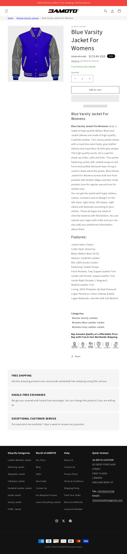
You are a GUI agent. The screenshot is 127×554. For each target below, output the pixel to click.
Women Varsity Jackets (28, 18)
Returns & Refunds (73, 502)
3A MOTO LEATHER (58, 547)
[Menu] (6, 11)
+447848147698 (105, 491)
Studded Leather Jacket (20, 488)
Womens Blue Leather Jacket (88, 322)
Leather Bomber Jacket (19, 460)
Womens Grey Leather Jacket (88, 327)
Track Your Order (72, 495)
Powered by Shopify (74, 547)
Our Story (40, 460)
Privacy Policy (71, 474)
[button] (95, 98)
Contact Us (41, 488)
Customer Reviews (73, 509)
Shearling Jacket (16, 467)
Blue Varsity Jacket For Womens (57, 18)
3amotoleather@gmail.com (107, 500)
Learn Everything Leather (48, 502)
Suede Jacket (14, 495)
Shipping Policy (71, 488)
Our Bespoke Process (46, 495)
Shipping (75, 61)
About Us (68, 460)
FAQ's (38, 474)
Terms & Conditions (74, 481)
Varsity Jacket (15, 502)
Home (10, 18)
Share (78, 356)
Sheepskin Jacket (16, 474)
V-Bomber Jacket (16, 481)
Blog (38, 467)
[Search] (105, 11)
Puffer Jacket (14, 509)
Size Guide (41, 481)
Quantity (75, 72)
